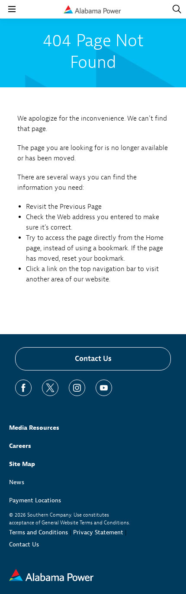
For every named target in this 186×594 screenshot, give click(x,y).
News (16, 482)
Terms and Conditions (38, 532)
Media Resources (34, 427)
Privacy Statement (98, 532)
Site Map (22, 464)
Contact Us (93, 358)
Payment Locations (35, 500)
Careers (20, 446)
